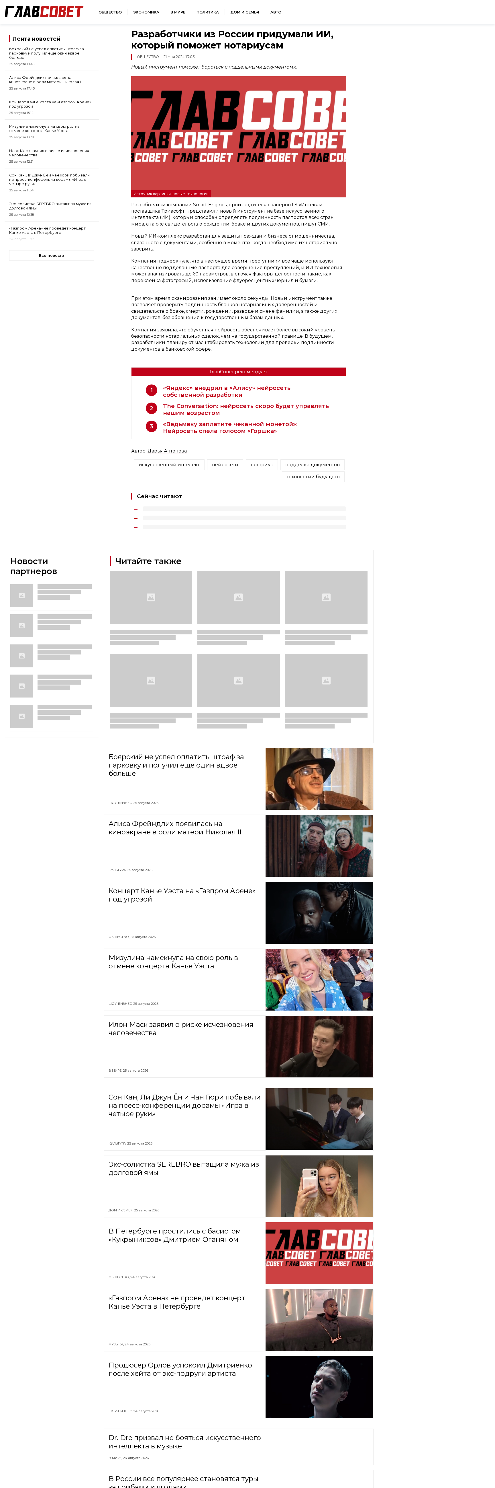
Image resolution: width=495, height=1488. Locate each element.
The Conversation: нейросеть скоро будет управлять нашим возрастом (246, 409)
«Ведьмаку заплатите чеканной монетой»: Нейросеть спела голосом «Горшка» (230, 427)
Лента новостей (36, 38)
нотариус (262, 464)
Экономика (146, 12)
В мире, (116, 1071)
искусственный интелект (169, 464)
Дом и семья (244, 12)
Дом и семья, (121, 1210)
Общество (110, 12)
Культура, (118, 870)
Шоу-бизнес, (121, 803)
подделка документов (312, 464)
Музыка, (117, 1344)
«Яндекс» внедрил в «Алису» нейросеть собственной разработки (226, 391)
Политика (208, 12)
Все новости (51, 255)
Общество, (119, 937)
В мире (177, 12)
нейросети (225, 464)
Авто (275, 12)
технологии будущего (313, 476)
